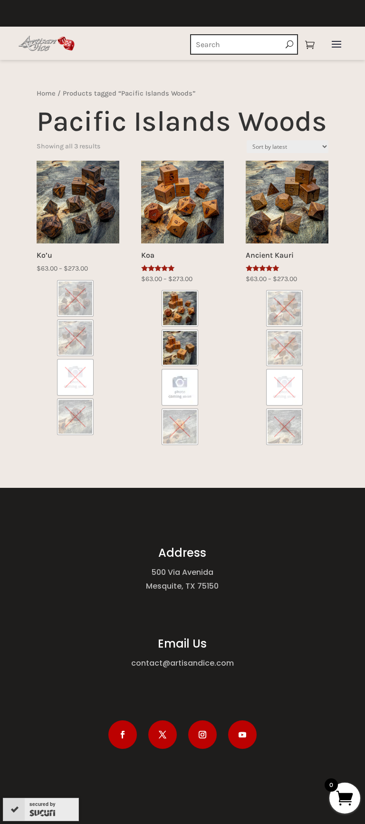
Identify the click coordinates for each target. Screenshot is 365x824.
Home (46, 93)
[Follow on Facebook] (122, 734)
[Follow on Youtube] (242, 734)
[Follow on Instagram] (202, 734)
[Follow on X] (162, 734)
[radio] (75, 298)
